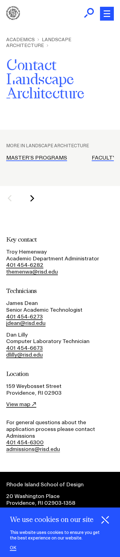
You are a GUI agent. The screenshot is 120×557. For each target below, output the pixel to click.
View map (18, 404)
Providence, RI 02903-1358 (40, 503)
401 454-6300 (25, 442)
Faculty (104, 157)
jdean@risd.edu (26, 323)
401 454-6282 (24, 265)
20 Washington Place (33, 496)
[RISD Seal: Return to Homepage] (13, 18)
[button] (13, 198)
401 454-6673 (24, 348)
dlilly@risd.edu (24, 355)
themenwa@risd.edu (32, 272)
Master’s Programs (36, 157)
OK (13, 548)
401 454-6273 (24, 316)
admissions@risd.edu (33, 449)
